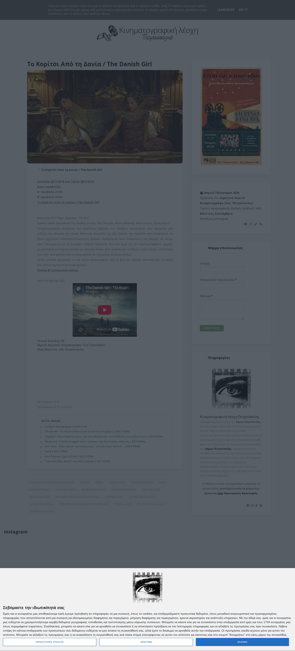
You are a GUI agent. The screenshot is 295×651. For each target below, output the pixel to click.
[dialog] (147, 609)
